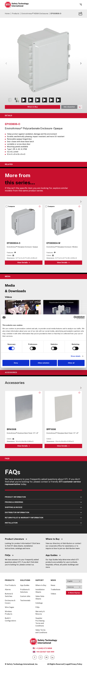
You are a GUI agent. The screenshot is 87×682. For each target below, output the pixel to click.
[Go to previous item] (6, 63)
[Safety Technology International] (17, 5)
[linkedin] (52, 657)
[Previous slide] (77, 201)
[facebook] (34, 657)
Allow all (71, 363)
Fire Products (10, 585)
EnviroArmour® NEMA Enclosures (34, 14)
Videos (53, 594)
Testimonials (25, 600)
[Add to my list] (40, 206)
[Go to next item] (81, 63)
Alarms (8, 590)
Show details (75, 356)
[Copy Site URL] (80, 13)
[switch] (33, 348)
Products (15, 14)
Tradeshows (55, 590)
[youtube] (46, 657)
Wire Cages (9, 607)
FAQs (37, 607)
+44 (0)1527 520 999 (45, 652)
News (53, 585)
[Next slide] (81, 201)
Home (7, 14)
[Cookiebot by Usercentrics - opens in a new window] (75, 317)
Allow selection (43, 363)
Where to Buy (32, 107)
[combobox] (74, 581)
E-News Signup (74, 593)
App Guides (24, 585)
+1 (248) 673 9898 (44, 648)
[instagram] (40, 657)
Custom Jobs (25, 596)
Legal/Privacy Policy (73, 664)
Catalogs (39, 603)
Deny (16, 363)
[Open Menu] (80, 4)
